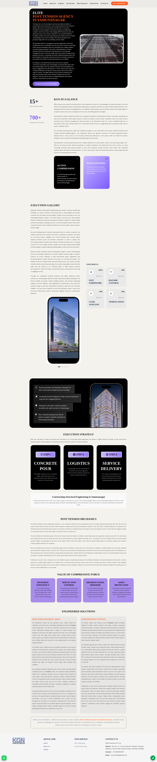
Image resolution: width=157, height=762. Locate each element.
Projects (61, 3)
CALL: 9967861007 (119, 3)
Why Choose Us (82, 3)
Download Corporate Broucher (46, 84)
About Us (53, 3)
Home (45, 3)
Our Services (70, 3)
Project (46, 749)
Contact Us (104, 3)
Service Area (94, 3)
